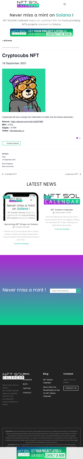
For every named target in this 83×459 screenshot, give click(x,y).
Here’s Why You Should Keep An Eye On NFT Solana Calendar (51, 391)
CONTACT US (70, 388)
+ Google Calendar (12, 143)
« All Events (7, 40)
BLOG (25, 384)
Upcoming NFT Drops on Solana (21, 224)
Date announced (8, 166)
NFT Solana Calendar (62, 209)
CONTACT (27, 392)
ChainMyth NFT (10, 174)
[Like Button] (77, 138)
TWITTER (26, 388)
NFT (6, 197)
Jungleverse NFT (72, 174)
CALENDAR (27, 379)
